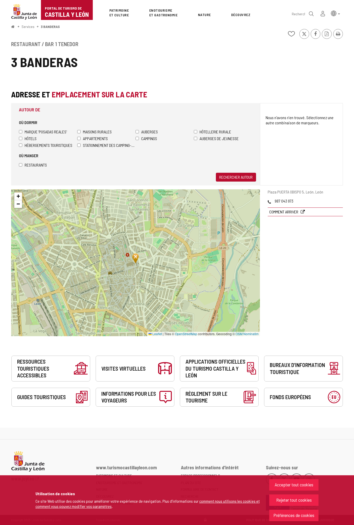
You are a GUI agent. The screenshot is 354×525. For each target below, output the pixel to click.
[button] (335, 13)
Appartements (95, 138)
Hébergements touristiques (48, 145)
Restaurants (36, 164)
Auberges (149, 131)
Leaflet (157, 334)
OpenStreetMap (186, 334)
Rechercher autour (236, 177)
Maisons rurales (97, 131)
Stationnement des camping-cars (109, 145)
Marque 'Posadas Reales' (46, 131)
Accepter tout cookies (294, 484)
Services (28, 26)
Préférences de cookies (293, 515)
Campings (149, 138)
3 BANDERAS (50, 26)
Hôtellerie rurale (215, 131)
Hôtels (31, 138)
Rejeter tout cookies (294, 500)
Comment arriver (284, 211)
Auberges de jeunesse (219, 138)
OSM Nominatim (247, 334)
